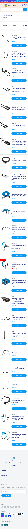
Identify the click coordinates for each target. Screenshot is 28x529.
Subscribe (6, 495)
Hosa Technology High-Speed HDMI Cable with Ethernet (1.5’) (18, 126)
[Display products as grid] (23, 25)
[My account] (22, 5)
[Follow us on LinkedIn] (19, 507)
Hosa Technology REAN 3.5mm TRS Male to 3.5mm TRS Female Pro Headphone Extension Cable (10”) (18, 177)
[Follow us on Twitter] (5, 507)
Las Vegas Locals (22, 1)
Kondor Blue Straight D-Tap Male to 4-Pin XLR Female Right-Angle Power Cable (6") (18, 72)
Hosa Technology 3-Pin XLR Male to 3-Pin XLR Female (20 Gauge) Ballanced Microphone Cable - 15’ (18, 108)
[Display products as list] (26, 25)
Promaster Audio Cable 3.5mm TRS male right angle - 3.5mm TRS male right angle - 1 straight (18, 54)
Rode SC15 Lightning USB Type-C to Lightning (18, 351)
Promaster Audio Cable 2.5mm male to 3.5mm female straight (18, 37)
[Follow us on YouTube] (13, 507)
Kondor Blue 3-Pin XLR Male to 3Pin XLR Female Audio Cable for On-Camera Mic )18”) (18, 247)
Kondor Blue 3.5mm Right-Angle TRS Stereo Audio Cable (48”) (18, 194)
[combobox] (12, 9)
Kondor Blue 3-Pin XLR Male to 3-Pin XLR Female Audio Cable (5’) (18, 211)
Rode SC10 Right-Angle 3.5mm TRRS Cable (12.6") (18, 383)
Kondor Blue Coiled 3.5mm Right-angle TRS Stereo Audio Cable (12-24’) (18, 264)
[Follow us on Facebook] (2, 507)
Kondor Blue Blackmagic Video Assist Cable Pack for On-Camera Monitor (18, 435)
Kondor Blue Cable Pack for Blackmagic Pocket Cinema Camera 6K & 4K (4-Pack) (17, 418)
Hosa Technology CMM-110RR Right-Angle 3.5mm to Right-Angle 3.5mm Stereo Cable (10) (18, 90)
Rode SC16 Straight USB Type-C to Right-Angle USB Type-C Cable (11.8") (18, 335)
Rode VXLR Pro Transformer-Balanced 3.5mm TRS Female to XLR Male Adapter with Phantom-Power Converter (18, 300)
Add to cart (19, 45)
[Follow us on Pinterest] (11, 507)
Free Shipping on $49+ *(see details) (8, 1)
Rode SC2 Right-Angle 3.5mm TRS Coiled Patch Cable (18, 318)
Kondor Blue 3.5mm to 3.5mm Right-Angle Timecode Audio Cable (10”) (18, 229)
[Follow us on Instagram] (8, 507)
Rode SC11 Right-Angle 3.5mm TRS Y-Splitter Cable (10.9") (18, 367)
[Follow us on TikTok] (16, 507)
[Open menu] (2, 5)
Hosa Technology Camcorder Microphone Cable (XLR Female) (18, 159)
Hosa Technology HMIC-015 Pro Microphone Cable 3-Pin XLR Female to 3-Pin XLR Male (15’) (18, 143)
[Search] (25, 9)
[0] (25, 5)
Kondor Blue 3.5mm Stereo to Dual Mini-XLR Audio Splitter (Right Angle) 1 (18, 400)
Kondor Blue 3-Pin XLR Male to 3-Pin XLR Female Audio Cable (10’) (18, 282)
